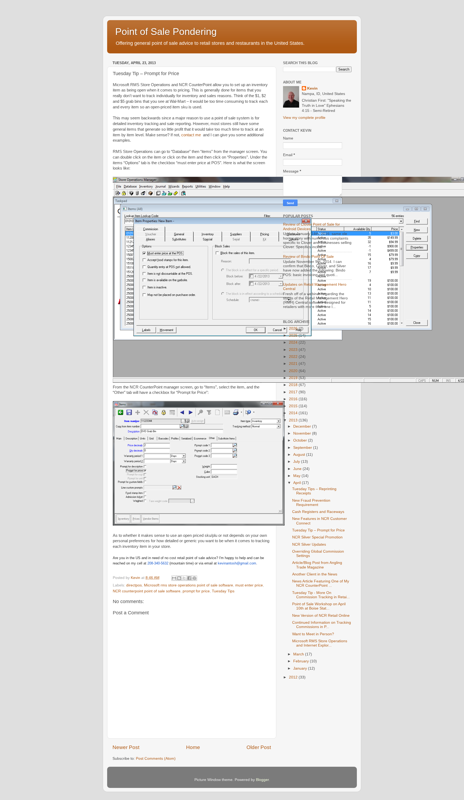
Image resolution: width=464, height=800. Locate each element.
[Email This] (174, 578)
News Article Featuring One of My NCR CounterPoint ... (320, 583)
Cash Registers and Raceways (318, 512)
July (297, 462)
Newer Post (126, 747)
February (301, 661)
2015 (294, 406)
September (303, 448)
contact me (191, 135)
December (302, 426)
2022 (294, 357)
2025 (294, 335)
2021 (294, 364)
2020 (294, 371)
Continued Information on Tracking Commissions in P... (321, 625)
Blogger (262, 780)
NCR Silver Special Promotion (317, 537)
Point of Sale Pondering (166, 31)
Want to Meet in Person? (313, 634)
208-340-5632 (157, 563)
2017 (294, 392)
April (297, 483)
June (298, 469)
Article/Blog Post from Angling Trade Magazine (317, 565)
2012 (294, 677)
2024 (294, 342)
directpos (134, 585)
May (297, 476)
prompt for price (196, 591)
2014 (294, 413)
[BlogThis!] (179, 578)
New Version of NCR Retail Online (321, 616)
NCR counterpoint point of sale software (146, 591)
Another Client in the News (314, 574)
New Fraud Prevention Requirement (311, 502)
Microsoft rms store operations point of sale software (188, 585)
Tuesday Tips (223, 591)
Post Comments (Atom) (156, 759)
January (300, 668)
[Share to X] (184, 578)
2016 (294, 399)
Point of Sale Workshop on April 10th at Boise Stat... (319, 606)
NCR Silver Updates (309, 544)
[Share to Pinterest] (194, 578)
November (302, 433)
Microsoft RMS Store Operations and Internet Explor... (319, 643)
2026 (294, 328)
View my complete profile (304, 118)
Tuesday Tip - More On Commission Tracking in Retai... (321, 595)
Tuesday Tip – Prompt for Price (318, 530)
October (300, 440)
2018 (294, 385)
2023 (294, 350)
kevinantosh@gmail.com (237, 563)
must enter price (249, 585)
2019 (294, 378)
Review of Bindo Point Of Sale (308, 257)
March (299, 654)
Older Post (259, 747)
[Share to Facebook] (189, 578)
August (299, 455)
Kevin (312, 88)
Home (193, 747)
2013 (294, 420)
